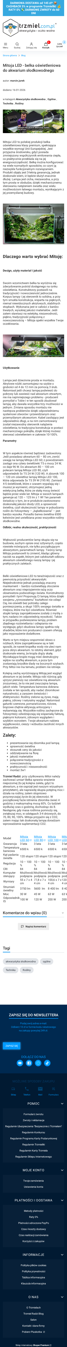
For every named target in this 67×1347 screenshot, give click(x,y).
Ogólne (52, 99)
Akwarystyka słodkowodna (31, 99)
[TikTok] (47, 1063)
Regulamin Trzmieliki (33, 1144)
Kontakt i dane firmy (33, 1325)
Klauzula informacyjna (33, 1283)
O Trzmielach (33, 1307)
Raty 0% (33, 1217)
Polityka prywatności (33, 1271)
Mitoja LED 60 (24, 838)
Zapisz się (12, 1045)
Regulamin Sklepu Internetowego (33, 1156)
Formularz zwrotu (33, 1114)
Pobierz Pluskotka (32, 1331)
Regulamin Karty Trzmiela (33, 1150)
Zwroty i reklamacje (33, 1120)
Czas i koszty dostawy (33, 1229)
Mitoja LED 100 (53, 838)
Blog (23, 55)
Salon (33, 1319)
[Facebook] (29, 1063)
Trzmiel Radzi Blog (33, 1313)
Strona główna (10, 55)
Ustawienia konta (33, 1186)
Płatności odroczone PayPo (33, 1223)
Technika (8, 103)
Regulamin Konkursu (33, 1132)
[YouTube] (20, 1063)
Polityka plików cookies (33, 1265)
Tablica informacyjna (33, 1277)
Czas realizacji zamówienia (33, 1235)
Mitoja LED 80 (38, 838)
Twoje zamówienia (33, 1180)
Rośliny (19, 103)
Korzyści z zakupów (33, 1241)
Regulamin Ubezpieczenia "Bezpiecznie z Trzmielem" (33, 1126)
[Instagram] (38, 1063)
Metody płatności (33, 1210)
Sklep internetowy (32, 1345)
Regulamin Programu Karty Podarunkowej (33, 1138)
